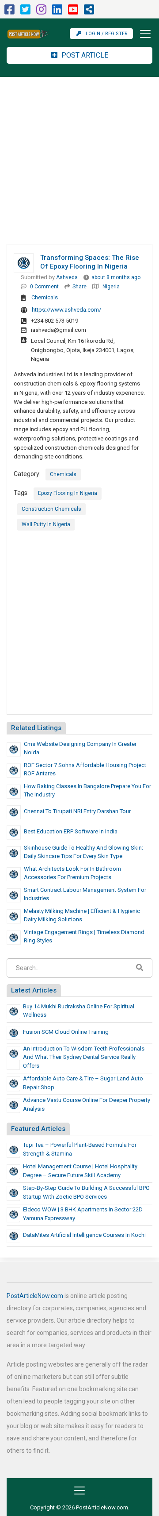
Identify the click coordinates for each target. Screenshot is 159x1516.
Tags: (21, 492)
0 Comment (44, 287)
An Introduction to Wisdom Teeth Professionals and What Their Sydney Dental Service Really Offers (83, 1057)
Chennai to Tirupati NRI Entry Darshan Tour (77, 811)
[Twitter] (25, 11)
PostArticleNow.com (35, 1295)
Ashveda (67, 277)
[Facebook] (9, 11)
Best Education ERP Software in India (70, 831)
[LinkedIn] (57, 11)
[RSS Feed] (89, 11)
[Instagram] (41, 11)
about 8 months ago (115, 277)
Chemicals (44, 297)
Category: (27, 473)
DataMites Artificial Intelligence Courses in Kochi (84, 1235)
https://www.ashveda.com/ (66, 309)
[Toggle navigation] (142, 34)
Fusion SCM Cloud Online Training (66, 1032)
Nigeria (111, 287)
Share (79, 287)
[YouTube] (73, 11)
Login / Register (107, 33)
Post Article (84, 55)
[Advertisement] (79, 160)
